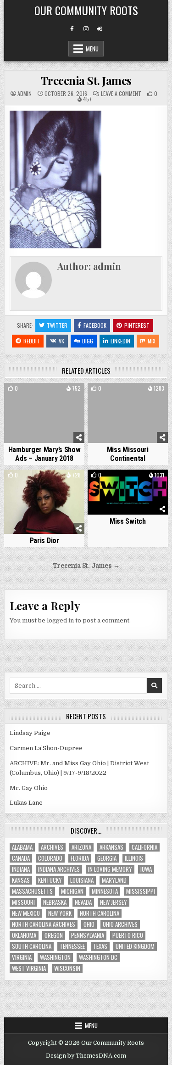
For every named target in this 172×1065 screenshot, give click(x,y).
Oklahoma (24, 935)
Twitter (57, 325)
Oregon (53, 935)
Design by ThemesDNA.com (86, 1056)
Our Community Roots (86, 10)
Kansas (21, 880)
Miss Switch (128, 521)
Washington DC (98, 957)
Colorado (50, 858)
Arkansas (111, 847)
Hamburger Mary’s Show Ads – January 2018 (44, 454)
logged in (60, 620)
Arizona (81, 847)
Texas (100, 946)
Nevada (83, 902)
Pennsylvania (87, 935)
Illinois (134, 858)
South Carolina (31, 946)
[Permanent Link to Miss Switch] (128, 492)
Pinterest (137, 325)
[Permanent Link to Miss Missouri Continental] (128, 413)
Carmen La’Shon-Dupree (46, 748)
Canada (21, 858)
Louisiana (82, 880)
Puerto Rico (127, 935)
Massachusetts (32, 891)
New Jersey (113, 902)
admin (24, 93)
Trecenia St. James (86, 80)
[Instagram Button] (86, 29)
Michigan (72, 891)
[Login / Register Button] (99, 29)
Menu (92, 48)
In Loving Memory (110, 869)
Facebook (94, 325)
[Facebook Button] (72, 29)
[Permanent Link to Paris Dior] (44, 502)
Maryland (114, 880)
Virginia (22, 957)
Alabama (22, 847)
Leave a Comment (121, 93)
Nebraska (55, 902)
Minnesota (105, 891)
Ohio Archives (120, 924)
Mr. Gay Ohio (29, 788)
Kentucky (50, 880)
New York (60, 913)
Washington (55, 957)
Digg (87, 341)
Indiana (21, 869)
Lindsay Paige (30, 732)
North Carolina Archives (43, 924)
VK (61, 341)
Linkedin (120, 341)
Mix (151, 341)
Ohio (88, 924)
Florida (80, 858)
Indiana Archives (59, 869)
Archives (52, 847)
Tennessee (72, 946)
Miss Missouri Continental (128, 454)
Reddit (31, 341)
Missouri (23, 902)
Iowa (146, 869)
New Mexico (26, 913)
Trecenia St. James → (86, 565)
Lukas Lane (26, 802)
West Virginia (29, 968)
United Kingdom (135, 946)
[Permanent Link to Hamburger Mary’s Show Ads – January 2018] (44, 413)
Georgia (107, 858)
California (144, 847)
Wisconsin (67, 968)
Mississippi (140, 891)
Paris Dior (44, 540)
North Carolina (99, 913)
